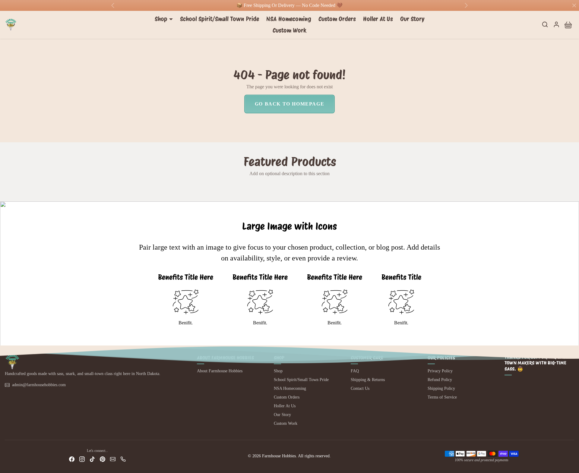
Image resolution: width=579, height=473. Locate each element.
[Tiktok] (92, 459)
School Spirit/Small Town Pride (219, 19)
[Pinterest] (102, 459)
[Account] (556, 24)
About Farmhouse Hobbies (219, 371)
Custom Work (289, 30)
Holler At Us (378, 19)
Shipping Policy (441, 388)
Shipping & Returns (368, 379)
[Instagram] (82, 459)
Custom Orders (337, 19)
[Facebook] (72, 459)
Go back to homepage (289, 103)
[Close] (574, 5)
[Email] (113, 459)
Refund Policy (440, 379)
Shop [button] (161, 19)
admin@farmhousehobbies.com (39, 385)
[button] (545, 24)
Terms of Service (442, 397)
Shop (278, 371)
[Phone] (123, 459)
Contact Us (360, 388)
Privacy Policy (440, 371)
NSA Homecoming (288, 19)
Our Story (412, 19)
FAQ (355, 371)
